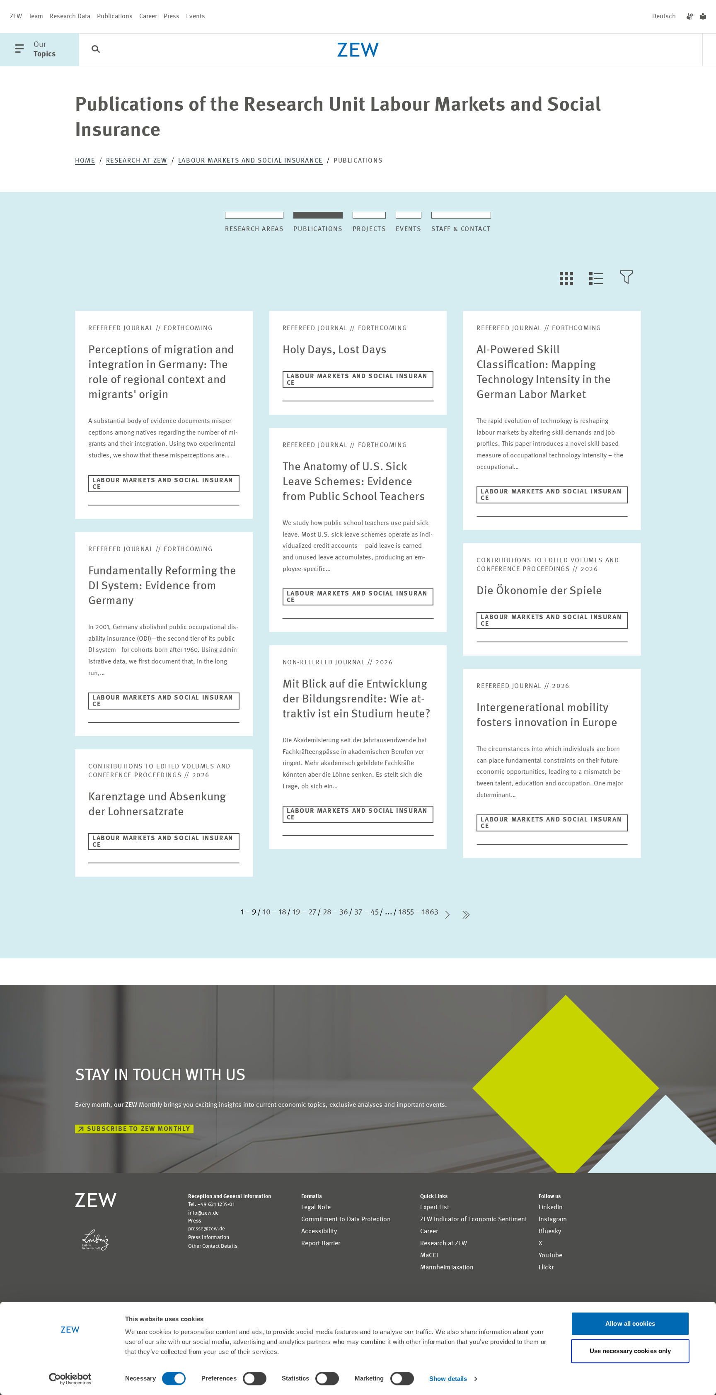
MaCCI (429, 1255)
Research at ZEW (136, 161)
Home (85, 161)
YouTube (550, 1255)
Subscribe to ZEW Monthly (138, 1129)
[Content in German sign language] (690, 16)
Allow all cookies (630, 1323)
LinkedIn (551, 1207)
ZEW (16, 16)
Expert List (434, 1207)
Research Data (70, 16)
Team (36, 16)
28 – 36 (335, 912)
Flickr (546, 1267)
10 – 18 (274, 912)
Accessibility (319, 1231)
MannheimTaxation (447, 1267)
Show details (448, 1378)
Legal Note (316, 1207)
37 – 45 (366, 912)
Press (171, 16)
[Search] (95, 50)
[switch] (254, 1378)
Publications (115, 16)
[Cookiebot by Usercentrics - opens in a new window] (70, 1379)
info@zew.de (203, 1213)
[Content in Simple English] (703, 16)
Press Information (208, 1237)
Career (148, 16)
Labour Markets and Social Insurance (250, 161)
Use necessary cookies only (630, 1350)
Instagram (553, 1219)
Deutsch (664, 16)
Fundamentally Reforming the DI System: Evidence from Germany (162, 586)
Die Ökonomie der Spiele (539, 591)
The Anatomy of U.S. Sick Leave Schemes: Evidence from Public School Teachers (354, 482)
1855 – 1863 (418, 912)
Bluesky (550, 1231)
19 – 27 (305, 912)
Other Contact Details (212, 1246)
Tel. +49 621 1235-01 (211, 1204)
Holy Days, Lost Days (335, 350)
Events (195, 16)
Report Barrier (320, 1243)
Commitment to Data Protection (346, 1219)
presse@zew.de (206, 1229)
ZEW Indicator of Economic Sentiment (473, 1219)
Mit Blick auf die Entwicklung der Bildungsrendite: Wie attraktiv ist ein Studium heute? (357, 699)
